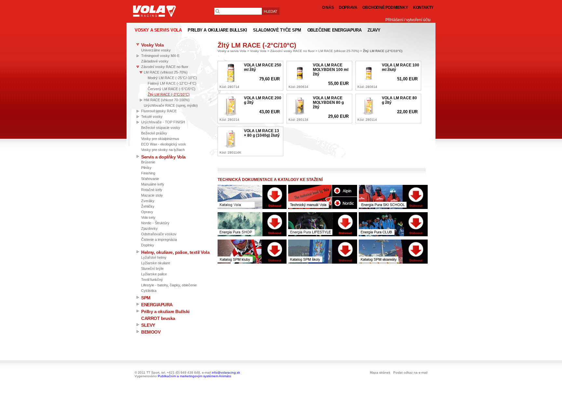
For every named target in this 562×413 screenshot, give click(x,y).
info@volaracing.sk (226, 372)
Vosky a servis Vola (232, 51)
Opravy (147, 212)
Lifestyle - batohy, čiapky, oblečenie (169, 285)
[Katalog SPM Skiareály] (393, 252)
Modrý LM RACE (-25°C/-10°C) (172, 78)
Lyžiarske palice (154, 274)
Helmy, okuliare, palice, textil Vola (175, 252)
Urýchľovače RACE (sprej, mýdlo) (171, 105)
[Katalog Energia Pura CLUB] (393, 224)
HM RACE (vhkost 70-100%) (167, 100)
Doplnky (147, 245)
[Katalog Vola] (252, 197)
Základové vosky (154, 61)
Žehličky (147, 206)
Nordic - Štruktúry (155, 223)
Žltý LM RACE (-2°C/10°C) (169, 94)
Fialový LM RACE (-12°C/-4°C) (172, 83)
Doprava (348, 7)
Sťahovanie (150, 179)
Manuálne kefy (152, 184)
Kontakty (423, 7)
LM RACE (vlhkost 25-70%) (166, 72)
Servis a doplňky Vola (163, 156)
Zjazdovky (149, 228)
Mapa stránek (380, 372)
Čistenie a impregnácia (159, 239)
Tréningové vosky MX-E (160, 56)
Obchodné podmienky (385, 7)
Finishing (148, 173)
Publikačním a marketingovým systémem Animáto (194, 376)
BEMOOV (150, 332)
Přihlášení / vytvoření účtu (408, 20)
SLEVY (148, 325)
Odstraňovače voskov (159, 234)
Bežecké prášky (154, 133)
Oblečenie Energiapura (334, 30)
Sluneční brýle (152, 268)
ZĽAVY (374, 30)
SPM (146, 297)
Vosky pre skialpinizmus (160, 139)
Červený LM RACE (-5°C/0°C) (171, 89)
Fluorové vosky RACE (159, 111)
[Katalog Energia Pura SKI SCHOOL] (393, 197)
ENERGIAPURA (157, 304)
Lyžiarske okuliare (155, 263)
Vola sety (148, 217)
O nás (328, 7)
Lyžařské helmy (154, 257)
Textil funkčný (152, 280)
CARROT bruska (158, 318)
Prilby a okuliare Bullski (165, 311)
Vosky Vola (152, 45)
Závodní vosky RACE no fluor (164, 67)
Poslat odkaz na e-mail (410, 372)
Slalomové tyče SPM (277, 30)
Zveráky (147, 201)
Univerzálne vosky (156, 50)
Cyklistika (148, 291)
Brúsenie (148, 162)
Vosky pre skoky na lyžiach (163, 150)
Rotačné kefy (151, 190)
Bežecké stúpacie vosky (160, 128)
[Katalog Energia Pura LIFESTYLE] (322, 224)
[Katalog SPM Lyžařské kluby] (252, 252)
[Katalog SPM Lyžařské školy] (322, 252)
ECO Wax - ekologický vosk (163, 144)
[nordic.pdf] (344, 202)
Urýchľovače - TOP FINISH (163, 122)
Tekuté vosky (152, 116)
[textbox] (238, 11)
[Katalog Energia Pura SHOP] (252, 224)
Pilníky (146, 168)
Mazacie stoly (152, 195)
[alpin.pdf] (344, 190)
